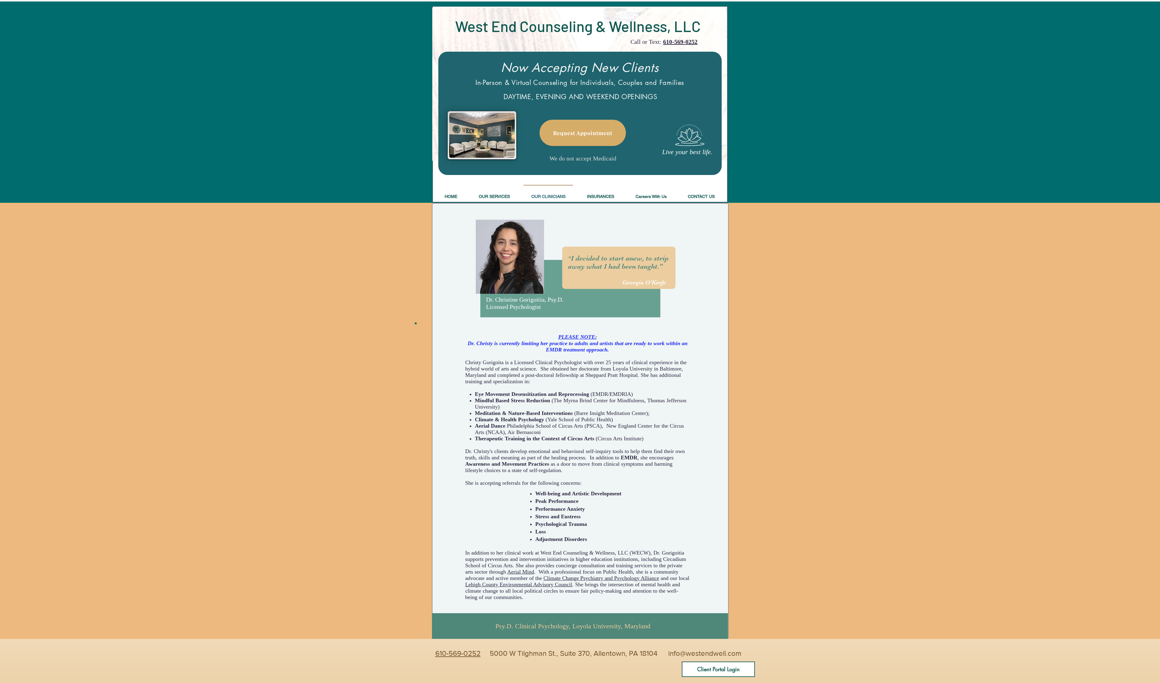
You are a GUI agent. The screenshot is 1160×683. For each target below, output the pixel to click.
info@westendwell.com (704, 653)
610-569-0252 (680, 41)
